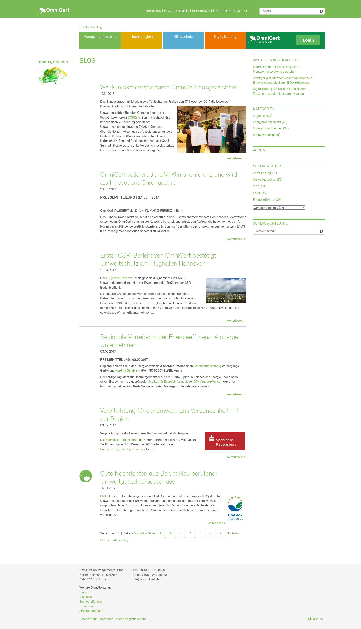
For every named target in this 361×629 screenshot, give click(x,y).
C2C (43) (259, 186)
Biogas (84, 592)
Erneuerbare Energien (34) (271, 128)
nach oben (312, 618)
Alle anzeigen (122, 540)
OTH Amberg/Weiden (208, 382)
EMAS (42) (260, 193)
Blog (168, 11)
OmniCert (54, 10)
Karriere (222, 11)
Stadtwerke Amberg (207, 366)
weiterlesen (235, 158)
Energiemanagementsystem (119, 449)
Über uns (153, 11)
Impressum (106, 619)
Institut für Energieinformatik (168, 382)
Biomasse (86, 597)
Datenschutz (88, 619)
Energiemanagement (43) (270, 122)
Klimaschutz (183, 37)
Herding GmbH (125, 370)
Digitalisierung (225, 37)
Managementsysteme (100, 37)
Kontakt (240, 11)
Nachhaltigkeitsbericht (131, 619)
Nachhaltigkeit (142, 37)
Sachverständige (90, 601)
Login (308, 40)
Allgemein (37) (262, 116)
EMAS (104, 496)
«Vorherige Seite (143, 533)
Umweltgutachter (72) (267, 180)
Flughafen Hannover (119, 278)
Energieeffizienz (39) (267, 200)
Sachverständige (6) (266, 135)
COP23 (132, 117)
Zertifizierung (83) (265, 173)
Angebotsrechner (91, 611)
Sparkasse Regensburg (121, 440)
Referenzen (202, 11)
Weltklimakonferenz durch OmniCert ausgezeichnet (168, 87)
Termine (182, 11)
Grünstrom (86, 606)
